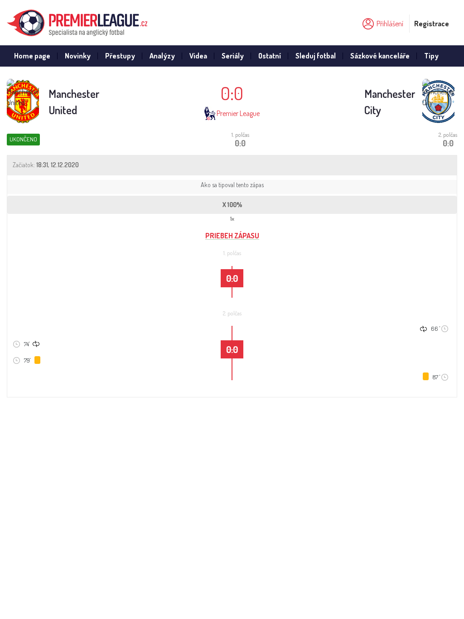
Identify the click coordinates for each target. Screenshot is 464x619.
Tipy (431, 55)
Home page (32, 55)
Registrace (431, 23)
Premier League (238, 113)
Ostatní (269, 55)
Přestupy (120, 55)
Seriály (233, 55)
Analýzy (162, 55)
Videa (198, 55)
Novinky (78, 55)
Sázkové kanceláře (380, 55)
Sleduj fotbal (315, 55)
